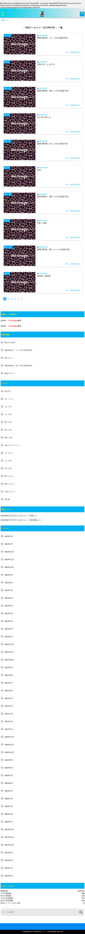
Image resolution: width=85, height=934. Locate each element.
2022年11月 (9, 559)
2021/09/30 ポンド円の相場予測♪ (52, 38)
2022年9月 (8, 575)
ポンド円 (8, 407)
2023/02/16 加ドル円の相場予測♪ (18, 365)
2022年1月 (8, 636)
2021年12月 (9, 644)
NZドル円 (8, 437)
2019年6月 (8, 876)
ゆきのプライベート (12, 445)
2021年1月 (8, 729)
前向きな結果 (9, 342)
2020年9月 (8, 760)
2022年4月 (8, 613)
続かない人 (8, 358)
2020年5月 (8, 791)
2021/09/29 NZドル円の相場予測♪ (53, 90)
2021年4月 (8, 706)
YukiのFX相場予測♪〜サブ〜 (38, 931)
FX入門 (7, 391)
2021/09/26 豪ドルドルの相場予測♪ (53, 249)
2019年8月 (8, 860)
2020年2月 (8, 814)
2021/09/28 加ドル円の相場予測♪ (52, 143)
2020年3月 (8, 806)
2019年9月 (8, 852)
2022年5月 (8, 606)
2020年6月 (8, 783)
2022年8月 (8, 582)
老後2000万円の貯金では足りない (14, 515)
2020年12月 (9, 737)
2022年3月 (8, 621)
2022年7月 (8, 590)
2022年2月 (8, 629)
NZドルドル (9, 484)
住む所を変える (44, 117)
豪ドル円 (8, 422)
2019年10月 (9, 845)
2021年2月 (8, 721)
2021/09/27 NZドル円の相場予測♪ (53, 196)
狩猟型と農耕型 (44, 276)
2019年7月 (8, 868)
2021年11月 (9, 652)
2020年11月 (9, 744)
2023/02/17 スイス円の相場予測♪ (18, 350)
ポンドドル (8, 399)
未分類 (7, 499)
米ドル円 (8, 430)
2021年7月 (8, 683)
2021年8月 (8, 675)
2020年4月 (8, 798)
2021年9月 (8, 667)
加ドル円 (8, 468)
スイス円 (8, 461)
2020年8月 (8, 768)
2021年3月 (8, 714)
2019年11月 (9, 837)
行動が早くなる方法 (46, 64)
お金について (9, 491)
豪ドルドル (8, 476)
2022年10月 (9, 567)
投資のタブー (9, 373)
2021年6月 (8, 690)
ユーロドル (8, 453)
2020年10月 (9, 752)
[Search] (80, 912)
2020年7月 (8, 775)
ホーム (5, 20)
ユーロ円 (8, 414)
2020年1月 (8, 822)
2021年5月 (8, 698)
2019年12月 (9, 829)
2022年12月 (9, 552)
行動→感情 (42, 223)
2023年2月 (8, 536)
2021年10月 (9, 660)
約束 (39, 170)
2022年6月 (8, 598)
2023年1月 (8, 544)
